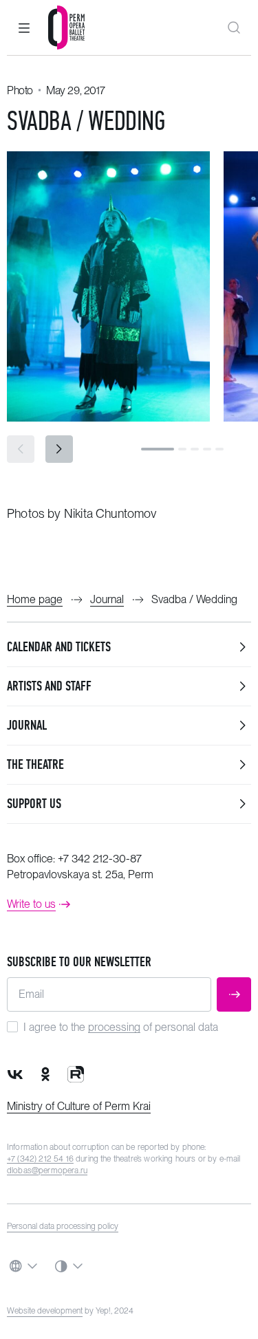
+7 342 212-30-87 (100, 858)
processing (114, 1027)
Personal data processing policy (62, 1226)
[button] (24, 27)
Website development (45, 1311)
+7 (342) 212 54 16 (40, 1159)
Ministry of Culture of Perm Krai (79, 1106)
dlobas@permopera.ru (47, 1170)
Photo (20, 90)
